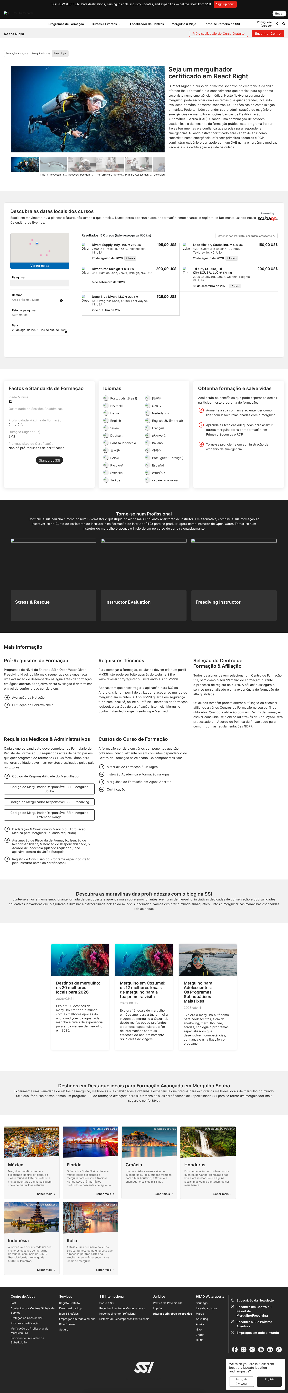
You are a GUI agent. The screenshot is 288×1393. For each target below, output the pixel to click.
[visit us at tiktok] (280, 1349)
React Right (60, 53)
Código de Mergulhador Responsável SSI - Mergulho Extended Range (49, 815)
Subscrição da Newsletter (255, 1300)
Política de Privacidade (167, 1303)
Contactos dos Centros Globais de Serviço (32, 1310)
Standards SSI (49, 460)
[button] (225, 4)
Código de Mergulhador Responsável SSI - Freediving (49, 802)
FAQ (13, 1303)
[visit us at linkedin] (271, 1349)
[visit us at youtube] (262, 1349)
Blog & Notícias (69, 1313)
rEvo (199, 1329)
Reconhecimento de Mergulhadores (122, 1308)
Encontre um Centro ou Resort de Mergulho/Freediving (254, 1311)
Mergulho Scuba (41, 53)
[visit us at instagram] (253, 1349)
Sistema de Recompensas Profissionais (124, 1319)
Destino (17, 295)
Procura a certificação (25, 1323)
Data (15, 325)
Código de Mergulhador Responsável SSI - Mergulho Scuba (49, 789)
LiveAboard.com (206, 1308)
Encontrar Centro (268, 33)
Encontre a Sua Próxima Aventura (254, 1324)
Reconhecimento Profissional (117, 1313)
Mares (200, 1313)
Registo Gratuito (69, 1303)
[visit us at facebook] (236, 1349)
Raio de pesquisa (23, 310)
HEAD (199, 1340)
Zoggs (200, 1334)
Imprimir (158, 1308)
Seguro (63, 1329)
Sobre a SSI (106, 1303)
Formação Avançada (17, 53)
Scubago (201, 1303)
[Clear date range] (66, 332)
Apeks (200, 1324)
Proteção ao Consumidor (26, 1318)
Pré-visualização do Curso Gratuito (218, 33)
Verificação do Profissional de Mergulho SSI (29, 1330)
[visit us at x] (245, 1349)
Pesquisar (19, 277)
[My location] (61, 300)
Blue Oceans (67, 1324)
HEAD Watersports (210, 1296)
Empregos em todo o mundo (257, 1333)
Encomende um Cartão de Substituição (27, 1340)
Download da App (70, 1308)
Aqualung (202, 1319)
